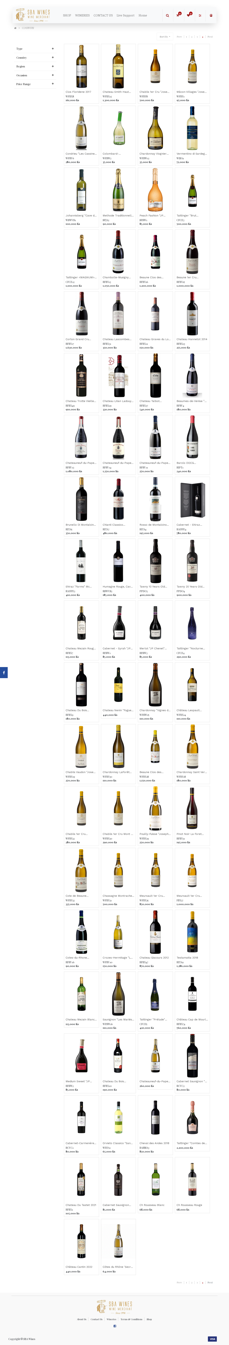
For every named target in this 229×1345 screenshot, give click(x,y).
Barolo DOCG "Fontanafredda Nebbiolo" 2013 (187, 463)
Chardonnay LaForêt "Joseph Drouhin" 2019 (117, 772)
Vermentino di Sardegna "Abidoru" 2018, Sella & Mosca (192, 154)
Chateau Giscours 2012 (154, 957)
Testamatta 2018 (187, 957)
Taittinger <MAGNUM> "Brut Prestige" (80, 278)
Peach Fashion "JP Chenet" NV (151, 216)
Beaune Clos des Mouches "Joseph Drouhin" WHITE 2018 (153, 772)
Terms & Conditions (131, 1319)
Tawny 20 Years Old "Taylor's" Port (189, 587)
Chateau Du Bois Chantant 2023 (76, 710)
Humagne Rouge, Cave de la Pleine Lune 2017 (117, 587)
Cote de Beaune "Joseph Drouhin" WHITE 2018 (77, 896)
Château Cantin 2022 (79, 1267)
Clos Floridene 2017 (78, 91)
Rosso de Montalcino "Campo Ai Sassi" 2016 (154, 525)
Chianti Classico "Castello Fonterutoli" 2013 (117, 525)
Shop (149, 1319)
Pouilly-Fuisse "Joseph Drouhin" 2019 (154, 834)
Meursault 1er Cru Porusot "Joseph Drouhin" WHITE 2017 (153, 896)
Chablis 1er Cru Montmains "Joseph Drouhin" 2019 (78, 834)
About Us (81, 1319)
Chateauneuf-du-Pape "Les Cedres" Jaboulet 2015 (154, 463)
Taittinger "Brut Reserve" (186, 216)
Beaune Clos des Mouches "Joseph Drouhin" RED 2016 (152, 278)
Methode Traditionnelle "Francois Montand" (118, 216)
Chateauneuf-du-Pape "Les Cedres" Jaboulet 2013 (154, 1082)
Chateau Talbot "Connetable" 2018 (152, 401)
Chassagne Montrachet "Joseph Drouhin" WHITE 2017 (118, 896)
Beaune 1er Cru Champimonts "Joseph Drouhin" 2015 (191, 278)
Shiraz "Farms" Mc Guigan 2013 (78, 587)
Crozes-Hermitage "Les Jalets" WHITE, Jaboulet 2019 (118, 958)
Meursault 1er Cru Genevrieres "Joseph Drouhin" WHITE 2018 (190, 896)
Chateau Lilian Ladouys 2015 (118, 401)
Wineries (111, 1319)
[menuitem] (67, 15)
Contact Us (97, 1319)
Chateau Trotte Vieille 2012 (80, 401)
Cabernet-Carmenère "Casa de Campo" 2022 (80, 1143)
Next (210, 36)
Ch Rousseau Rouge (189, 1205)
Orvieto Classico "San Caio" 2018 (117, 1143)
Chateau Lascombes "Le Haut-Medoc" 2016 (117, 339)
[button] (165, 36)
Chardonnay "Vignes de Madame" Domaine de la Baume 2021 (155, 710)
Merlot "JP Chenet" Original (152, 649)
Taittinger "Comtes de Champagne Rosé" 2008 (192, 1143)
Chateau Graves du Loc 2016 (155, 339)
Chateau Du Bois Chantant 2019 (113, 1082)
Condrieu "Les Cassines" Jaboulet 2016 (81, 154)
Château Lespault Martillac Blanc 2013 (190, 710)
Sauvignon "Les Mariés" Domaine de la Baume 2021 (118, 1020)
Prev (179, 36)
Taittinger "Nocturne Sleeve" (190, 649)
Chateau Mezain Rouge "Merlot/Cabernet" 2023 (81, 649)
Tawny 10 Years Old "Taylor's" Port (152, 587)
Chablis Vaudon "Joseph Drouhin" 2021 (81, 772)
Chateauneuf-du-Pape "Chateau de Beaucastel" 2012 (117, 463)
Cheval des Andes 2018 (154, 1143)
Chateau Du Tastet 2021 (81, 1205)
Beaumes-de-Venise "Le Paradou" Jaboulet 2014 (192, 401)
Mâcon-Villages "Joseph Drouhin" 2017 (192, 92)
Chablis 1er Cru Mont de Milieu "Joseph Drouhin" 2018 (118, 834)
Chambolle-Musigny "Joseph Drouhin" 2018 (117, 278)
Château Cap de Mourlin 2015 (192, 1020)
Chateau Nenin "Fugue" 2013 (117, 710)
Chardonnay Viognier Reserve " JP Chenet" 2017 (154, 154)
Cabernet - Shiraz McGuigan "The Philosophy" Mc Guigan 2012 (191, 525)
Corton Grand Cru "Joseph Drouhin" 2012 (80, 339)
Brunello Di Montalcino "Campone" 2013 (80, 525)
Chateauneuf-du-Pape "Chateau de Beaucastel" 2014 (80, 463)
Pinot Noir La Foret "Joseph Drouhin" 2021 (191, 834)
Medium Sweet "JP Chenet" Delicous (78, 1082)
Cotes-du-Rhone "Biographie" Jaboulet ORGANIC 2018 (80, 958)
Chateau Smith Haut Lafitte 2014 (116, 92)
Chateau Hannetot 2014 (192, 339)
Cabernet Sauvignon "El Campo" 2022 (192, 1082)
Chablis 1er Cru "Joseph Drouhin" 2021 (155, 92)
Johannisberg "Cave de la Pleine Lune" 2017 (81, 216)
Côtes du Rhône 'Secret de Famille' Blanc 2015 (118, 1267)
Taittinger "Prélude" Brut (152, 1020)
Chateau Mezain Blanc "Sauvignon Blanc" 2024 (81, 1020)
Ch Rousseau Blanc (152, 1205)
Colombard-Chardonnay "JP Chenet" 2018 (113, 154)
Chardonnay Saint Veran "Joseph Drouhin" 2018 (192, 772)
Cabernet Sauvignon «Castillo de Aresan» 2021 (116, 1205)
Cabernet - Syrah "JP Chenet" (117, 649)
